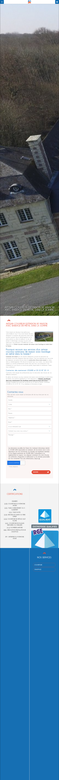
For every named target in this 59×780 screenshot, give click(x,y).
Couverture (38, 565)
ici (39, 458)
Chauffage (37, 569)
